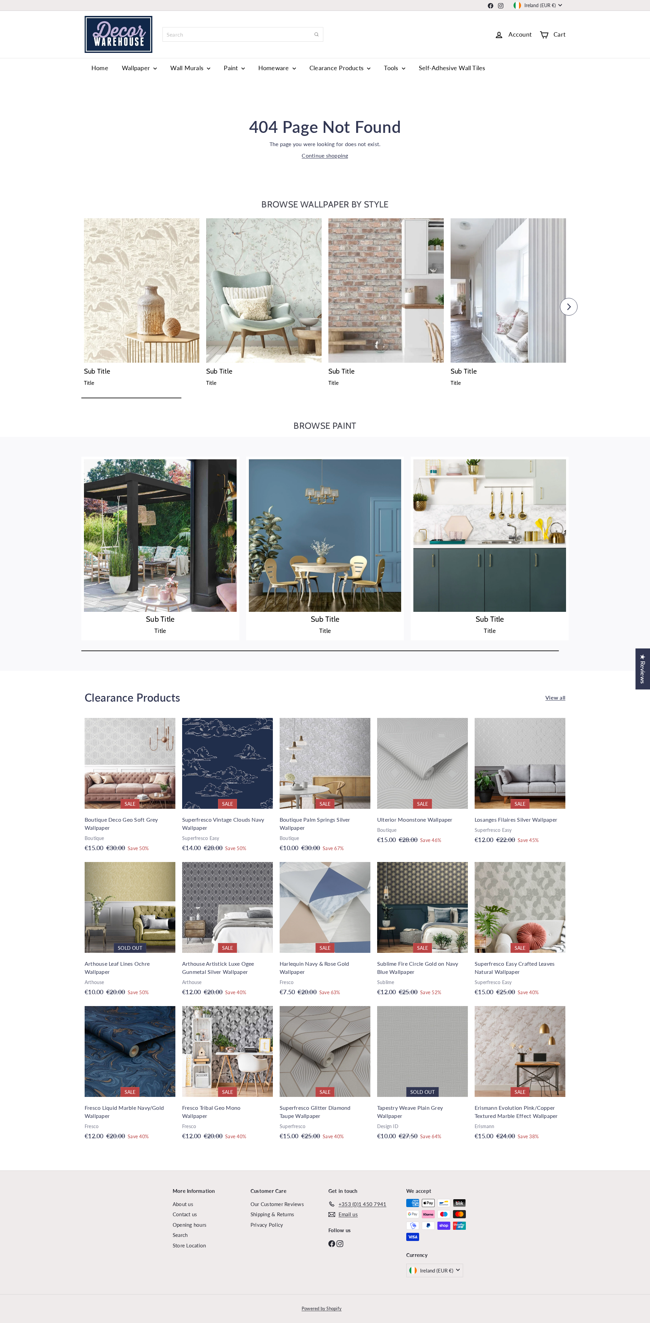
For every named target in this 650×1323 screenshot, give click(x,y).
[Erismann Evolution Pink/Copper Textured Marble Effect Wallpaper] (520, 1076)
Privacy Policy (267, 1225)
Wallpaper (137, 68)
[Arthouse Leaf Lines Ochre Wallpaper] (130, 932)
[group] (141, 305)
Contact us (185, 1214)
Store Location (189, 1245)
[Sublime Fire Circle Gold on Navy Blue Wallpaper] (422, 932)
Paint (231, 68)
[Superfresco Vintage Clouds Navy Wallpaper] (227, 788)
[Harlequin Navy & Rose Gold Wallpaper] (325, 932)
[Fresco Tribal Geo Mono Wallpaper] (227, 1076)
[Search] (316, 34)
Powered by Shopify (322, 1308)
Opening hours (190, 1225)
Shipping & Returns (272, 1214)
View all (555, 697)
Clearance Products (337, 68)
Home (99, 68)
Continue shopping (325, 155)
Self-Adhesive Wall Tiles (452, 68)
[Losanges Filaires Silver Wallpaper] (520, 784)
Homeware (274, 68)
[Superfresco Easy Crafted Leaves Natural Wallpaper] (520, 932)
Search (180, 1235)
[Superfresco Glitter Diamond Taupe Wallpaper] (325, 1076)
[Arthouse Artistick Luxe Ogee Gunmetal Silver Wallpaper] (227, 932)
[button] (81, 307)
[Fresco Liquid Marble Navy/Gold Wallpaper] (130, 1076)
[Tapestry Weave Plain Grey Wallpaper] (422, 1076)
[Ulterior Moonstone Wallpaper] (422, 784)
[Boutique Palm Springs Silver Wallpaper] (325, 788)
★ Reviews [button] (643, 669)
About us (183, 1204)
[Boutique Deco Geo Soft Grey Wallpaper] (130, 788)
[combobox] (242, 34)
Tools (392, 68)
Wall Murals (187, 68)
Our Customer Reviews (277, 1204)
